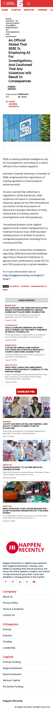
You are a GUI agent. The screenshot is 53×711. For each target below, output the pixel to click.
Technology (11, 325)
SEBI (5, 159)
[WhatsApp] (27, 150)
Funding (10, 21)
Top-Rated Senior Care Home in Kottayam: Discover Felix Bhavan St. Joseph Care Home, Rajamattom (25, 349)
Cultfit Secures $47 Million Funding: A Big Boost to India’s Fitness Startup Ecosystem (25, 426)
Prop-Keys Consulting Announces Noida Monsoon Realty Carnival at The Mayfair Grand (26, 369)
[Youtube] (34, 582)
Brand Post (11, 305)
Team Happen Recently (14, 104)
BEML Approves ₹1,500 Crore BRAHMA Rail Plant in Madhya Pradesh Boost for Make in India (25, 510)
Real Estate (11, 365)
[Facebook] (8, 150)
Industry (11, 89)
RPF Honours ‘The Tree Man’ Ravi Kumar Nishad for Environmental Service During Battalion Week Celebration (26, 310)
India (5, 290)
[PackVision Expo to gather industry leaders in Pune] (26, 450)
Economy (25, 286)
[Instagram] (13, 582)
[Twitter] (14, 150)
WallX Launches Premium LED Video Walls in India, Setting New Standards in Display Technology (26, 329)
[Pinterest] (21, 150)
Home (8, 19)
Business (14, 286)
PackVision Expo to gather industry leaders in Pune (22, 468)
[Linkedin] (20, 582)
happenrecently (39, 286)
